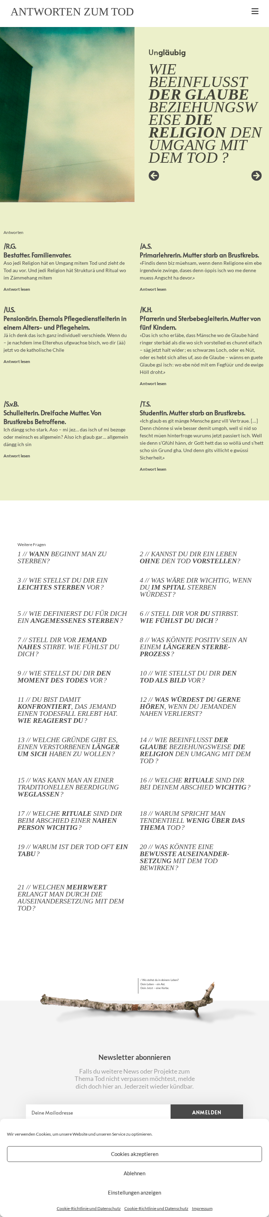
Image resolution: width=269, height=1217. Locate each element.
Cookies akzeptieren (134, 1154)
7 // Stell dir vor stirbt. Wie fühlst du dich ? (68, 647)
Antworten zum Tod (72, 11)
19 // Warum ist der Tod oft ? (73, 850)
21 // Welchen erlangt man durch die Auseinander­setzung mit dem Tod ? (71, 897)
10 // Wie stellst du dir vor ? (188, 676)
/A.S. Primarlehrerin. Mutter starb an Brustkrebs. (199, 250)
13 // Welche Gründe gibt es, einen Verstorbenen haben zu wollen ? (68, 747)
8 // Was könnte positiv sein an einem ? (193, 647)
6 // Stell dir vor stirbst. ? (189, 617)
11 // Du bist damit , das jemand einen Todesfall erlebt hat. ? (68, 709)
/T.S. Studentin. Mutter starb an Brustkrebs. (192, 408)
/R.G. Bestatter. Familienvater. (37, 250)
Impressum (202, 1208)
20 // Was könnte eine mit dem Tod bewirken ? (184, 857)
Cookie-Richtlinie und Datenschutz (89, 1208)
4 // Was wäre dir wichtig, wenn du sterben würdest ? (195, 587)
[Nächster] (233, 176)
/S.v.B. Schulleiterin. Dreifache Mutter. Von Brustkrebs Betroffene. (52, 412)
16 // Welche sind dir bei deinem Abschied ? (195, 783)
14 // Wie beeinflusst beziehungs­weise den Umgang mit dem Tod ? (195, 750)
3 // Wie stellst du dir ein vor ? (63, 583)
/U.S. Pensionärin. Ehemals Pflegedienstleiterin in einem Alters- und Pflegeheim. (65, 318)
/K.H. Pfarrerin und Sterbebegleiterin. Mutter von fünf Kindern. (200, 318)
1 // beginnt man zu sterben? (62, 557)
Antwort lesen (17, 289)
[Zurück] (177, 176)
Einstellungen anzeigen (134, 1192)
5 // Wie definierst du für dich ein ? (72, 617)
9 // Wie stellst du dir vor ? (64, 676)
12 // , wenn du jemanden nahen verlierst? (190, 706)
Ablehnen (134, 1173)
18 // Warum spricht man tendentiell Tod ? (192, 820)
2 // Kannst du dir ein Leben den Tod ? (190, 557)
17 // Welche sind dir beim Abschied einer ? (70, 820)
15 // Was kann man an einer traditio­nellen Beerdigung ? (68, 787)
